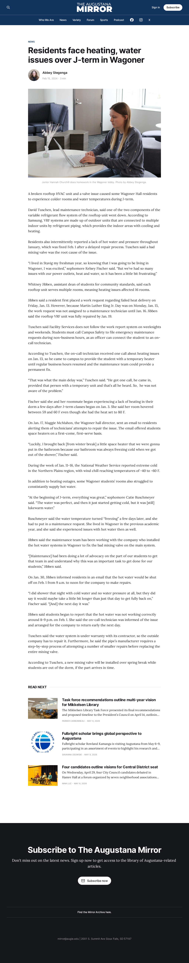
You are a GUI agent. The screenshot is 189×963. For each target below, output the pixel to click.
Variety (77, 19)
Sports (104, 19)
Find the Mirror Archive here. (95, 912)
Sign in (156, 7)
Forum (90, 19)
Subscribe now (97, 881)
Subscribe (172, 7)
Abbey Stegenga (54, 73)
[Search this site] (8, 7)
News (63, 19)
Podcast (119, 19)
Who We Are (46, 19)
